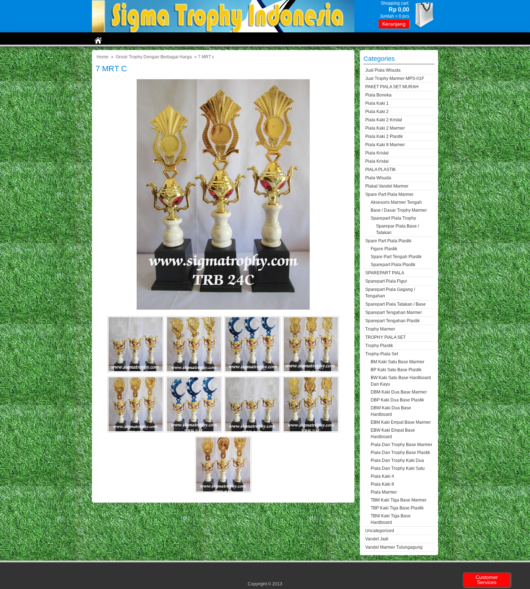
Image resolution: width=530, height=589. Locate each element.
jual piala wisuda (383, 70)
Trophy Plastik (379, 345)
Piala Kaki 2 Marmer (385, 128)
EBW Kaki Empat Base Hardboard (393, 433)
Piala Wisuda (378, 177)
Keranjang (394, 24)
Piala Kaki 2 (377, 111)
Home (103, 56)
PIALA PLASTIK (380, 169)
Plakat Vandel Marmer (386, 186)
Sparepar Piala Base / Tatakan (397, 229)
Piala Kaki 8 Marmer (385, 144)
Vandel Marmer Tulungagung (394, 547)
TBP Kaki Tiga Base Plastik (397, 508)
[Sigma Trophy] (223, 30)
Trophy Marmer (380, 329)
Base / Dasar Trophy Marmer (399, 210)
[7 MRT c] (223, 308)
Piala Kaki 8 (382, 484)
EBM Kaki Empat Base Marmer (401, 422)
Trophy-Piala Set (381, 353)
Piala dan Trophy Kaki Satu (398, 468)
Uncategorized (379, 530)
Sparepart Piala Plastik (393, 264)
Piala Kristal (377, 153)
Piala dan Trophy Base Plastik (400, 452)
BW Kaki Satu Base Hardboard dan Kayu (401, 381)
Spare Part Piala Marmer (389, 194)
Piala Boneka (378, 95)
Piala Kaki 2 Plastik (384, 136)
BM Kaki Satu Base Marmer (397, 361)
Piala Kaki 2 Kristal (383, 119)
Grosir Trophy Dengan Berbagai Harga (154, 56)
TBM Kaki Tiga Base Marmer (399, 500)
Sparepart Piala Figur (386, 281)
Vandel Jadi (376, 538)
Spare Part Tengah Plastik (396, 256)
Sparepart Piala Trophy (393, 218)
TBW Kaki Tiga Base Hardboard (391, 519)
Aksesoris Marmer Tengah (396, 202)
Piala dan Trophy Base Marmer (401, 444)
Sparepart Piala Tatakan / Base (395, 304)
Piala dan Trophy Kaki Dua (397, 460)
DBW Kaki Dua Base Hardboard (391, 411)
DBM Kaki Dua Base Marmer (399, 392)
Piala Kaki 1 (377, 103)
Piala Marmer (384, 492)
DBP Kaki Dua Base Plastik (397, 400)
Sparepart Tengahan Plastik (392, 320)
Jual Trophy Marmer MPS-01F (394, 78)
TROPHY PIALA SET (385, 337)
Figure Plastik (384, 248)
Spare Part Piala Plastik (388, 240)
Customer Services (487, 579)
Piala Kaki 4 (382, 476)
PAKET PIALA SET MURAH (392, 86)
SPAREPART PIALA (384, 272)
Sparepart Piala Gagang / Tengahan (390, 292)
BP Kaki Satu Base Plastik (396, 369)
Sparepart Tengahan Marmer (393, 312)
